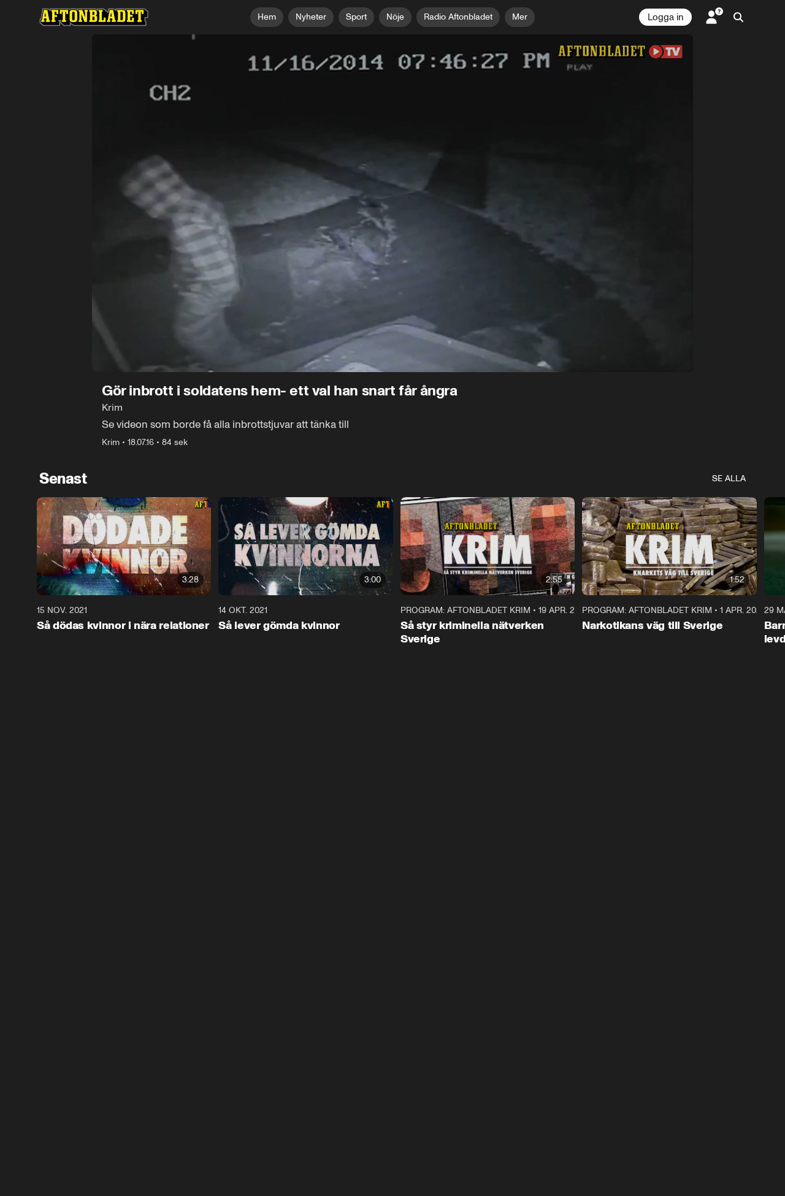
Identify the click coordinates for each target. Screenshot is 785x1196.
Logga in (665, 17)
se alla (729, 478)
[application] (392, 203)
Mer (519, 17)
